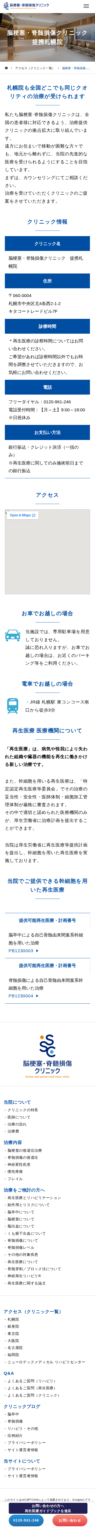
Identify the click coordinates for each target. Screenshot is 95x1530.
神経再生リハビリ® (24, 1276)
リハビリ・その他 (23, 1428)
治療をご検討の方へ (24, 1190)
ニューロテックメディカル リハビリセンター (47, 1362)
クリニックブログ (22, 1406)
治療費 (13, 1131)
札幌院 (13, 1319)
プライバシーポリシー (27, 1442)
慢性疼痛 (15, 1171)
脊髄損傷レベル (21, 1247)
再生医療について (23, 1262)
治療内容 (13, 1142)
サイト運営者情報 (23, 1450)
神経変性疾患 (19, 1164)
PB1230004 (21, 995)
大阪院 (13, 1341)
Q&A (9, 1373)
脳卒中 (13, 1414)
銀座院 (13, 1326)
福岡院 (13, 1355)
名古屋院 (15, 1348)
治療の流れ (17, 1124)
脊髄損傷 (15, 1421)
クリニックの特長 (23, 1110)
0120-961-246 (26, 1520)
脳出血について (21, 1226)
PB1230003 (21, 950)
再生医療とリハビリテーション (34, 1198)
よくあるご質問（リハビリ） (32, 1381)
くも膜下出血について (27, 1233)
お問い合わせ (70, 1520)
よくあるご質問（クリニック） (34, 1395)
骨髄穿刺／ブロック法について (34, 1269)
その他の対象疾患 (23, 1254)
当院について (17, 1102)
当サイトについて (22, 1461)
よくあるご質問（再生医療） (32, 1388)
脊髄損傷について (23, 1240)
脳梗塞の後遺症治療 (25, 1150)
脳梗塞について (21, 1219)
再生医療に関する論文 (27, 1283)
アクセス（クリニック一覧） (34, 1311)
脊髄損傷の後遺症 (23, 1157)
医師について (19, 1117)
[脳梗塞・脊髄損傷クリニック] (47, 1056)
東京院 (13, 1334)
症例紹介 (15, 1435)
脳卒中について (21, 1212)
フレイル (15, 1179)
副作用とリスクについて (29, 1205)
